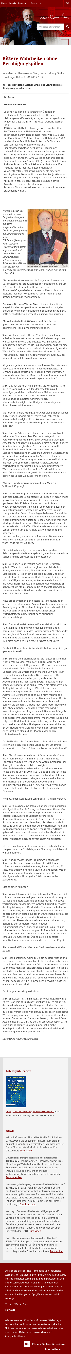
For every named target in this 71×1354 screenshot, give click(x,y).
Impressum (23, 3)
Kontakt (12, 3)
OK (27, 1344)
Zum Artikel (26, 1150)
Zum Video (35, 1230)
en (67, 3)
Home (4, 3)
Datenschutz (36, 3)
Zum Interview (14, 1177)
